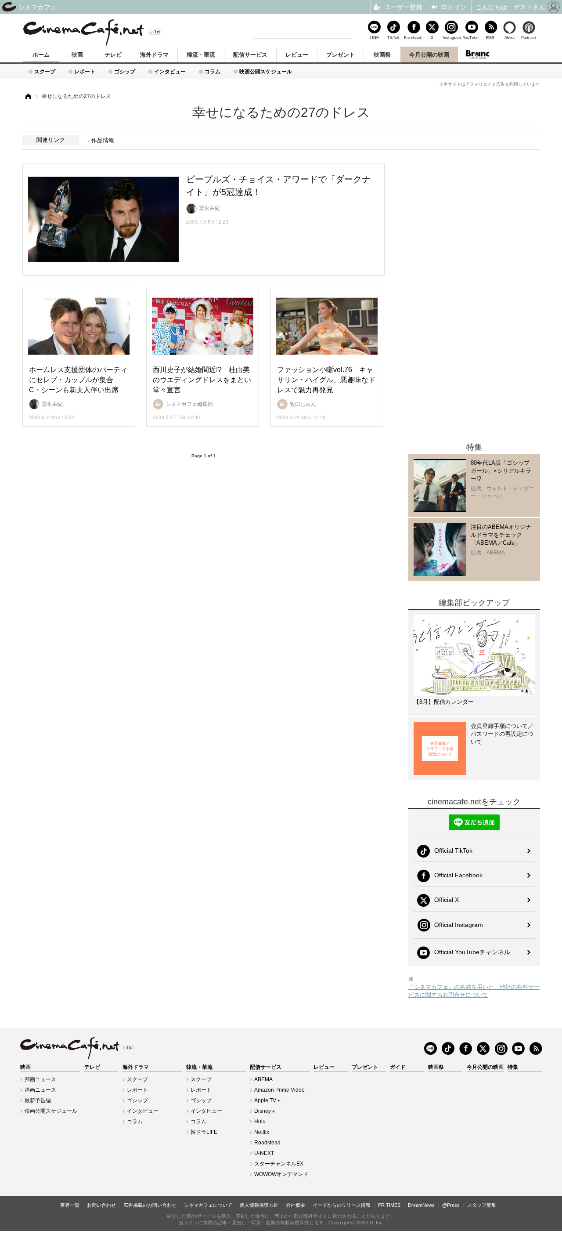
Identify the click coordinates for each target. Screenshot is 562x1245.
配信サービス (250, 54)
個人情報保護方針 (259, 1205)
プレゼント (340, 54)
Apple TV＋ (267, 1100)
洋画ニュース (40, 1090)
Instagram (451, 38)
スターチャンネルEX (278, 1164)
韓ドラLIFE (204, 1132)
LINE (374, 38)
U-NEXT (264, 1153)
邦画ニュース (40, 1079)
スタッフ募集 (481, 1205)
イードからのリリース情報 (342, 1205)
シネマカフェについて (208, 1205)
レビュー (296, 54)
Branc (477, 54)
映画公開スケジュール (265, 71)
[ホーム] (27, 96)
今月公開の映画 (429, 54)
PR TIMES (389, 1205)
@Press (451, 1205)
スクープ (44, 71)
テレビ (113, 54)
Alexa (509, 38)
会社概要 (295, 1205)
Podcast (528, 38)
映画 (77, 54)
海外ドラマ (154, 54)
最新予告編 (38, 1100)
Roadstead (267, 1143)
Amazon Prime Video (279, 1090)
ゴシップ (124, 71)
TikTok (393, 38)
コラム (212, 71)
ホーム (41, 54)
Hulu (260, 1121)
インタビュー (170, 71)
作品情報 (102, 140)
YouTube (471, 38)
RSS (490, 38)
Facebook (413, 38)
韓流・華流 (201, 54)
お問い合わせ (101, 1205)
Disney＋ (265, 1111)
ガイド (398, 1067)
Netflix (261, 1132)
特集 (513, 1067)
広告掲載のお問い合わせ (150, 1205)
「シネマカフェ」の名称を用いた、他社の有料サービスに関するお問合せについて (474, 991)
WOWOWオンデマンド (281, 1174)
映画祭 (382, 54)
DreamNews (421, 1205)
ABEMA (263, 1079)
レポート (84, 71)
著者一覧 (69, 1205)
